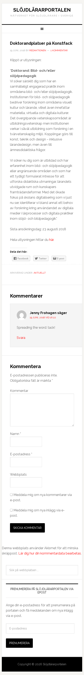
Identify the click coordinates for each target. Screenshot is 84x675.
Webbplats (18, 474)
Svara (21, 338)
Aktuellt (40, 272)
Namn (15, 434)
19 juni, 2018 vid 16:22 (43, 317)
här (51, 240)
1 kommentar (59, 50)
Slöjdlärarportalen (42, 10)
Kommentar (19, 391)
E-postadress (21, 454)
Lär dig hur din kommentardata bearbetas (49, 553)
